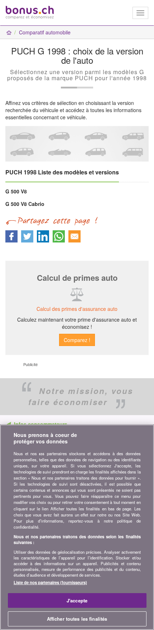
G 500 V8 (16, 191)
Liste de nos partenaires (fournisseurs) (50, 582)
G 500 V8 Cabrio (24, 203)
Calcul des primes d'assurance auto (77, 308)
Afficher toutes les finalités (77, 618)
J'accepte (77, 600)
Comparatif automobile (45, 32)
